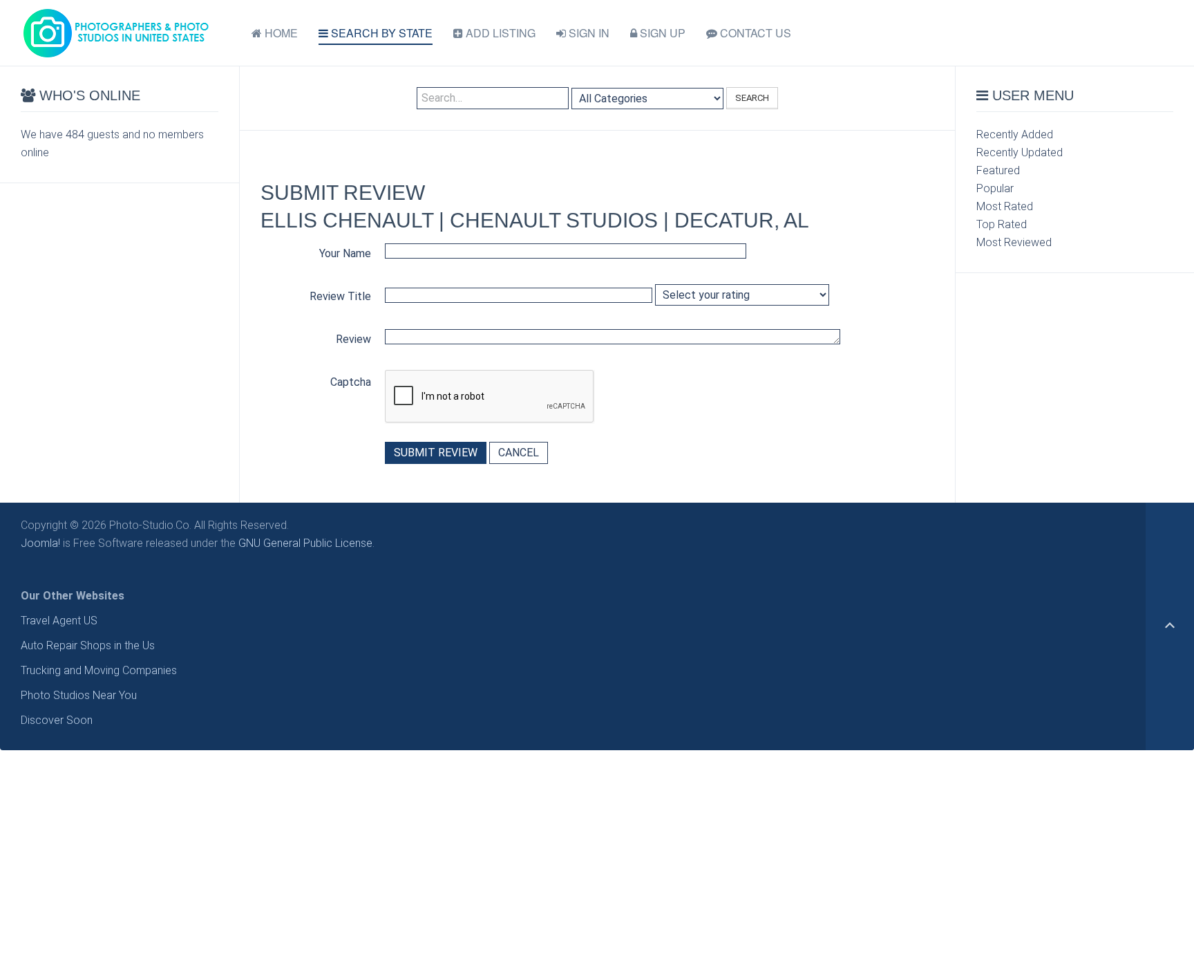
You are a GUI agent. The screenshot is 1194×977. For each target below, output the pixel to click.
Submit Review (435, 452)
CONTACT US (754, 33)
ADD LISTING (499, 33)
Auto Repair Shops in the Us (88, 645)
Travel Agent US (59, 620)
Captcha (350, 382)
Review (353, 339)
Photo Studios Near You (79, 695)
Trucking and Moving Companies (99, 670)
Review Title (340, 296)
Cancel (518, 452)
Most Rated (1004, 206)
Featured (998, 170)
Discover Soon (57, 720)
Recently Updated (1019, 152)
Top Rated (1001, 224)
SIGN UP (661, 33)
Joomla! (40, 543)
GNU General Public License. (306, 543)
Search (752, 98)
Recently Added (1014, 134)
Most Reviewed (1014, 242)
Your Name (345, 253)
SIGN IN (587, 33)
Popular (995, 188)
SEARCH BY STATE (380, 33)
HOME (280, 33)
